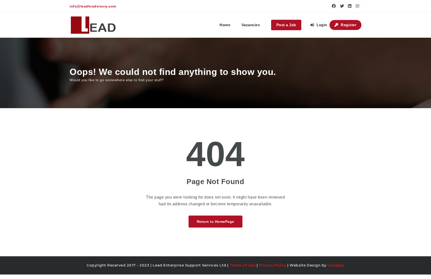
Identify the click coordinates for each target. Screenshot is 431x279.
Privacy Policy (272, 265)
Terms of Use (242, 265)
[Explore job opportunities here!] (93, 24)
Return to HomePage (215, 222)
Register (348, 25)
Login (321, 25)
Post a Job (286, 25)
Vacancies (250, 25)
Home (224, 25)
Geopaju (335, 265)
